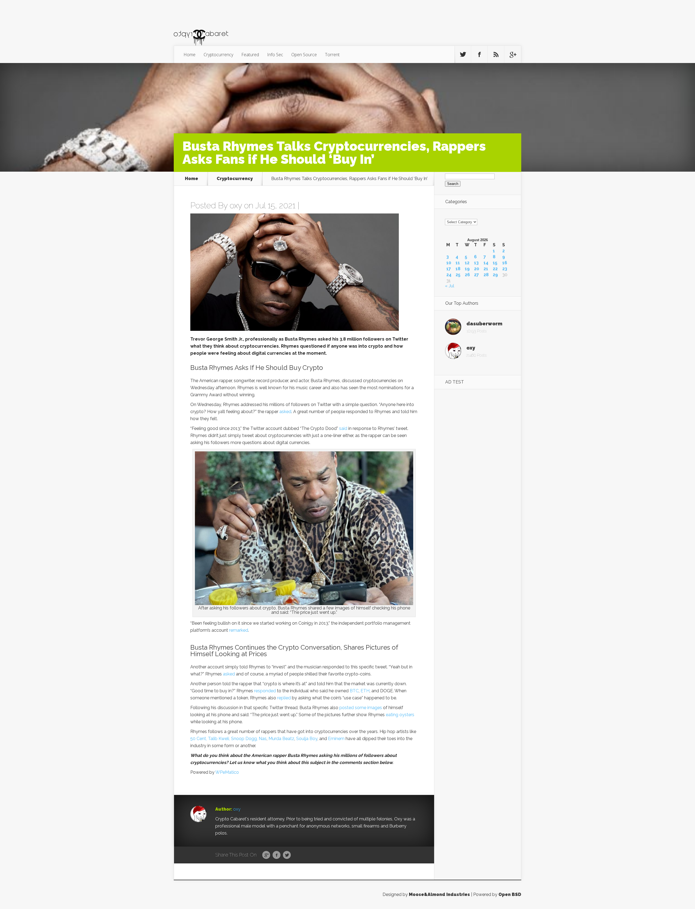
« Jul (449, 285)
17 (448, 269)
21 (486, 269)
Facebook (276, 855)
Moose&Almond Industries (439, 894)
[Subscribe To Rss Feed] (496, 54)
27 (476, 275)
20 (476, 269)
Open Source (304, 55)
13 (476, 263)
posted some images (360, 707)
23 (504, 269)
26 (467, 275)
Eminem (336, 738)
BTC (354, 690)
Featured (250, 55)
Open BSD (509, 894)
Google (266, 855)
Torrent (332, 55)
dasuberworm (484, 323)
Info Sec (275, 55)
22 (495, 269)
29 (495, 275)
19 (467, 269)
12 (467, 263)
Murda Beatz (281, 738)
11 (458, 263)
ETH (365, 690)
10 (448, 263)
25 (458, 275)
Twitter (287, 855)
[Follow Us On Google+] (512, 54)
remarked (238, 630)
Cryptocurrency (218, 55)
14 (486, 263)
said (343, 428)
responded (265, 690)
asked (285, 411)
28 (486, 275)
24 (448, 275)
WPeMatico (227, 772)
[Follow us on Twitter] (463, 54)
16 (504, 263)
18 (458, 269)
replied (284, 697)
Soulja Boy (306, 738)
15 (495, 263)
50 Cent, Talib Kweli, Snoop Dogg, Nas (228, 738)
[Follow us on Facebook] (479, 54)
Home (189, 55)
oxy (236, 205)
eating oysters (400, 714)
